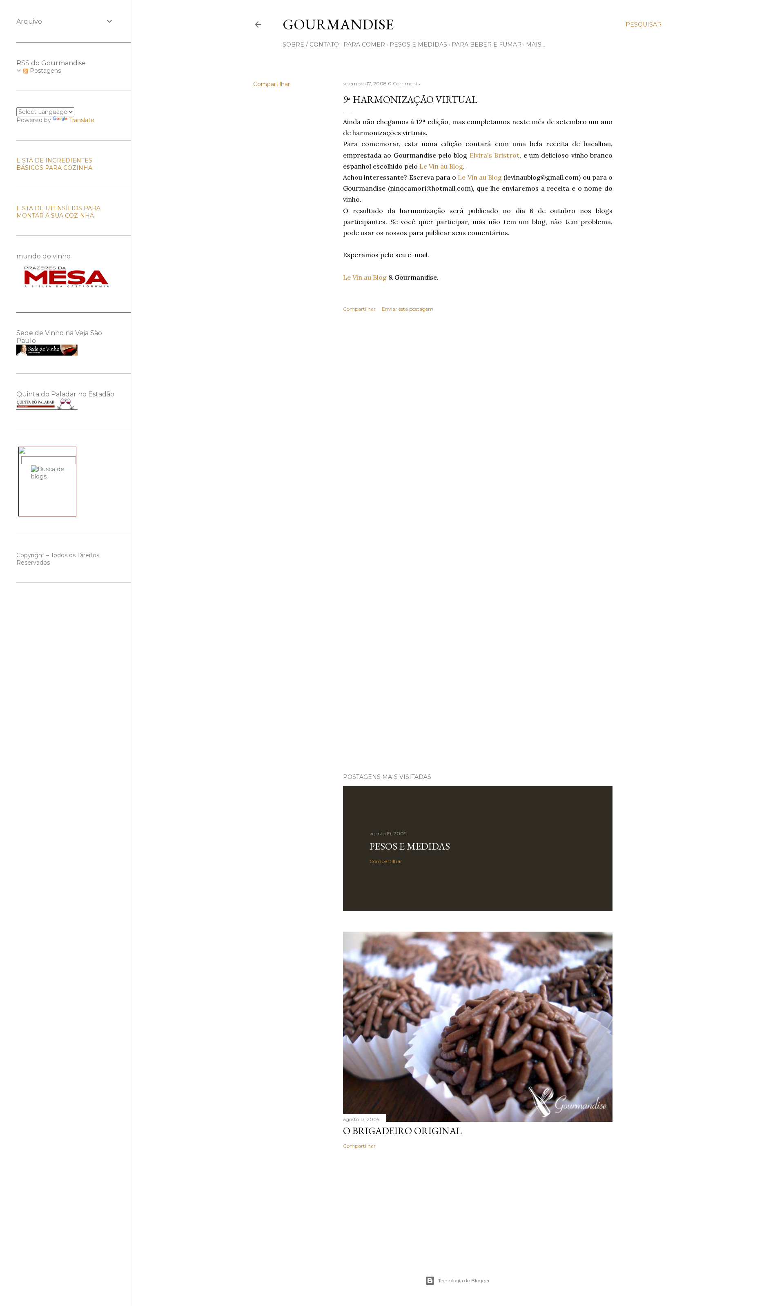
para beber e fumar (486, 44)
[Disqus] (477, 437)
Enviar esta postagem (407, 309)
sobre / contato (311, 44)
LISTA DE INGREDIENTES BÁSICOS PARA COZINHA (54, 164)
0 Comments (404, 83)
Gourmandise (338, 24)
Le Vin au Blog (441, 166)
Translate (81, 120)
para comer (364, 44)
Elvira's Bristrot (494, 155)
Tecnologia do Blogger (464, 1280)
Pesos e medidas (410, 846)
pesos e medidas (418, 44)
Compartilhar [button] (271, 84)
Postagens (44, 70)
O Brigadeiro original (402, 1130)
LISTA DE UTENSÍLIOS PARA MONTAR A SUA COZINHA (58, 212)
